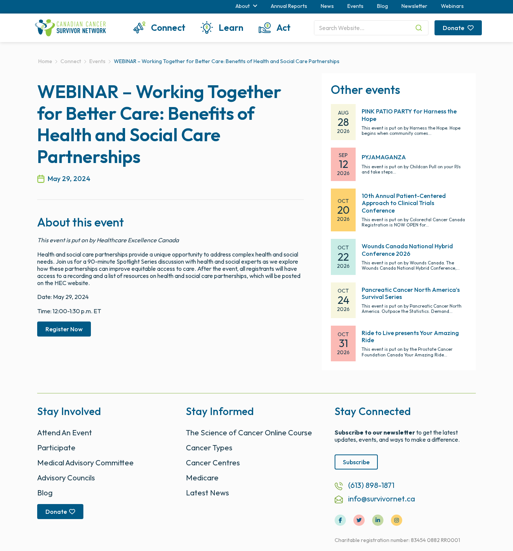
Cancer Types (209, 447)
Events (355, 6)
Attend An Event (64, 432)
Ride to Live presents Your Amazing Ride (410, 336)
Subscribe (356, 462)
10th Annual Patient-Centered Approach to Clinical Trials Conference (404, 203)
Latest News (207, 492)
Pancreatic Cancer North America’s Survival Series (411, 293)
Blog (382, 6)
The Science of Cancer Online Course (249, 432)
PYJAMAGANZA (384, 157)
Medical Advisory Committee (85, 462)
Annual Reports (289, 6)
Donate (454, 28)
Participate (56, 447)
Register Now (64, 329)
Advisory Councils (66, 477)
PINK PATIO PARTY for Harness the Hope (409, 114)
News (327, 6)
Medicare (202, 477)
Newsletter (414, 6)
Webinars (452, 6)
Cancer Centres (213, 462)
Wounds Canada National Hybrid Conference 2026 (407, 249)
